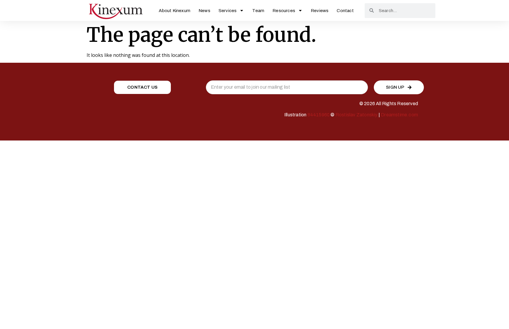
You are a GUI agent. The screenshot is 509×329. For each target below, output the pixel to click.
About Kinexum (174, 10)
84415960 (319, 114)
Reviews (319, 10)
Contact (345, 10)
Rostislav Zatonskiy (357, 114)
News (204, 10)
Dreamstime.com (399, 114)
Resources (283, 10)
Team (258, 10)
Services (228, 10)
